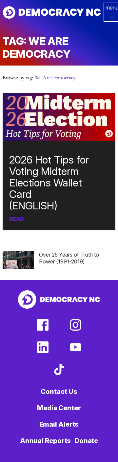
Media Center (59, 408)
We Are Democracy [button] (54, 77)
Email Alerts (59, 424)
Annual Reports (45, 441)
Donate (86, 441)
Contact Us (59, 391)
